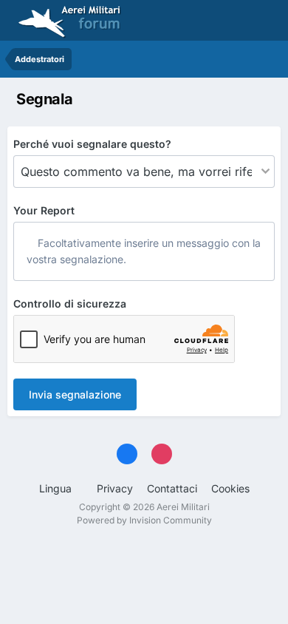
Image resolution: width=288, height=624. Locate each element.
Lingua (57, 488)
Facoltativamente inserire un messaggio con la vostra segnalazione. (144, 251)
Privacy (115, 488)
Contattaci (172, 488)
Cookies (230, 488)
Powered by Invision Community (144, 520)
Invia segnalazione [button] (75, 394)
